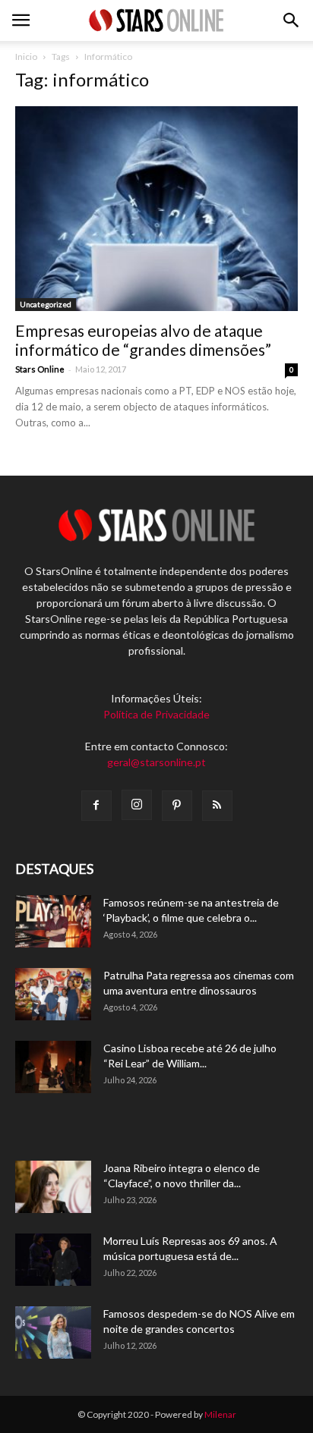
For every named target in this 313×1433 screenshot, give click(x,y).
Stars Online (40, 369)
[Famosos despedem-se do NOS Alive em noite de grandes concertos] (53, 1332)
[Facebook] (96, 805)
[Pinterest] (177, 805)
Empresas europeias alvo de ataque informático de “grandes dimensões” (143, 340)
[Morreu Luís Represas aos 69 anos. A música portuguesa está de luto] (53, 1259)
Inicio (26, 56)
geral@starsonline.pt (156, 762)
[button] (291, 20)
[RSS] (217, 805)
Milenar (220, 1414)
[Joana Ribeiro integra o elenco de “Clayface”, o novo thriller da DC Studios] (53, 1187)
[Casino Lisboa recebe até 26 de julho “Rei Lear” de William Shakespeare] (53, 1067)
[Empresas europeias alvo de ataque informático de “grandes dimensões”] (156, 208)
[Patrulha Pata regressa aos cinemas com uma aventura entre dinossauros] (53, 994)
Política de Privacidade (156, 714)
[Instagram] (137, 805)
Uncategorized (45, 304)
